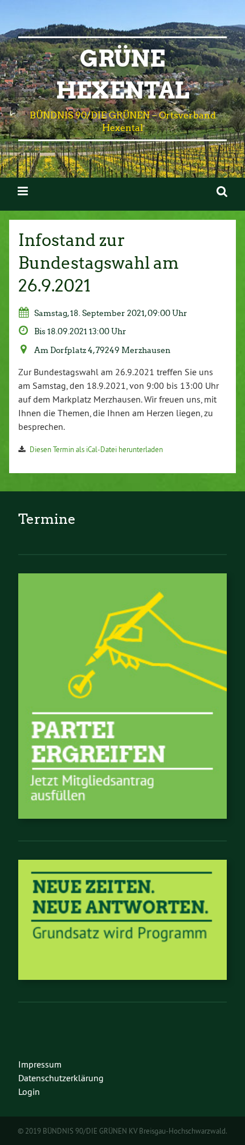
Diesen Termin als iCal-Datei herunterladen (96, 449)
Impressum (40, 1064)
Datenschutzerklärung (61, 1078)
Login (29, 1091)
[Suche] (222, 191)
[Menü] (23, 191)
